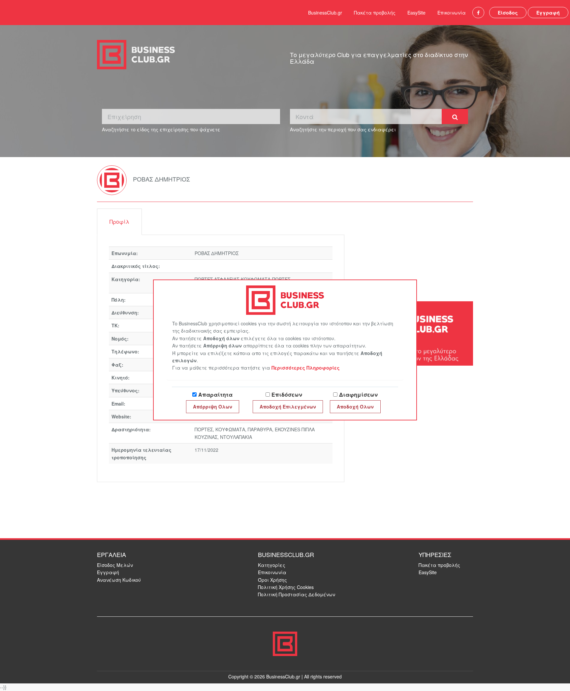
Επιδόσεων (286, 394)
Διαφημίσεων (358, 394)
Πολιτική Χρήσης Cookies (286, 587)
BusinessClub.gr (325, 12)
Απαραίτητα (215, 394)
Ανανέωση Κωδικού (119, 579)
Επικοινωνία (451, 12)
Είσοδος (508, 12)
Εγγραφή (548, 12)
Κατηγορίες (271, 565)
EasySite (416, 12)
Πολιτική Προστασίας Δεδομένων (296, 594)
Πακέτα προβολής (375, 12)
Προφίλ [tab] (119, 221)
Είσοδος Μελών (115, 565)
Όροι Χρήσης (272, 579)
